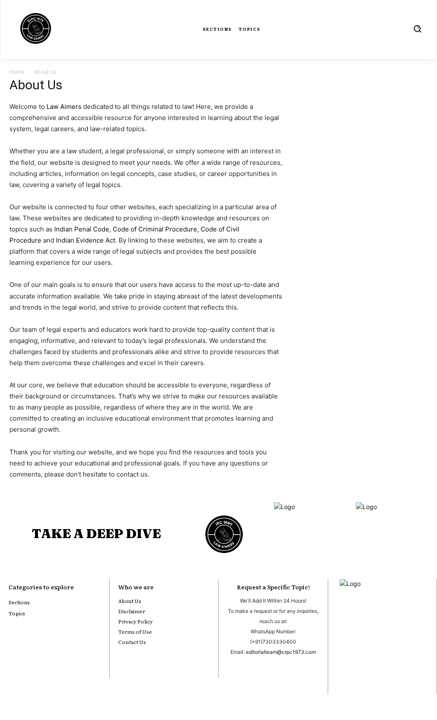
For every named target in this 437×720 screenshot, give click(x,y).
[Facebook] (382, 674)
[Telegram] (420, 674)
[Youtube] (345, 674)
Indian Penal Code (81, 229)
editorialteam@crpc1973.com (281, 652)
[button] (417, 28)
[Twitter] (401, 674)
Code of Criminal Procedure (155, 229)
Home (16, 72)
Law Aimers (64, 106)
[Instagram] (363, 674)
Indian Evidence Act (85, 240)
